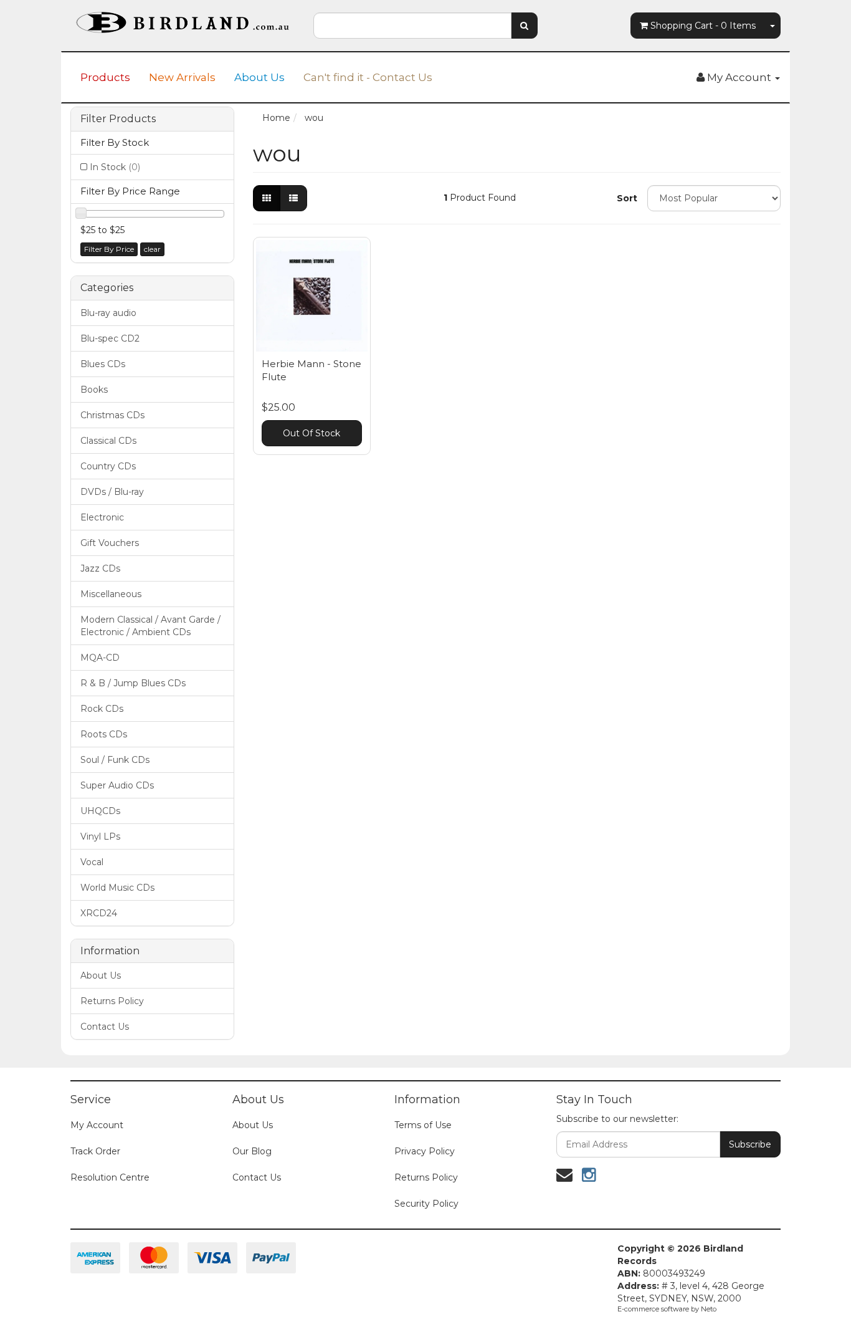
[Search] (524, 25)
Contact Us (104, 1026)
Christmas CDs (112, 415)
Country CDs (108, 466)
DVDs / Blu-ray (112, 491)
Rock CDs (101, 708)
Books (94, 389)
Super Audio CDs (117, 785)
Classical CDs (108, 440)
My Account (96, 1125)
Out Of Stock (311, 433)
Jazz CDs (100, 568)
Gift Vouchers (109, 543)
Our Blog (252, 1151)
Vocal (91, 862)
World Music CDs (117, 887)
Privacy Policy (424, 1151)
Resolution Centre (110, 1177)
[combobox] (412, 25)
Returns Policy (112, 1001)
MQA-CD (100, 657)
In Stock (115, 167)
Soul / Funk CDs (115, 759)
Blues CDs (102, 364)
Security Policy (426, 1203)
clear (152, 249)
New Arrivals (182, 77)
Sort (627, 198)
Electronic (102, 517)
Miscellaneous (110, 594)
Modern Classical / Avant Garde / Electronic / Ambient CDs (150, 626)
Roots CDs (103, 734)
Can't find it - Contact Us (367, 77)
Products (105, 77)
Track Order (95, 1151)
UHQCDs (100, 811)
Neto (708, 1309)
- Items (703, 25)
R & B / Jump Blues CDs (133, 683)
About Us (259, 77)
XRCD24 (98, 913)
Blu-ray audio (108, 313)
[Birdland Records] (182, 18)
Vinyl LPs (100, 836)
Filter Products (118, 119)
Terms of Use (423, 1125)
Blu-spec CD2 (110, 338)
